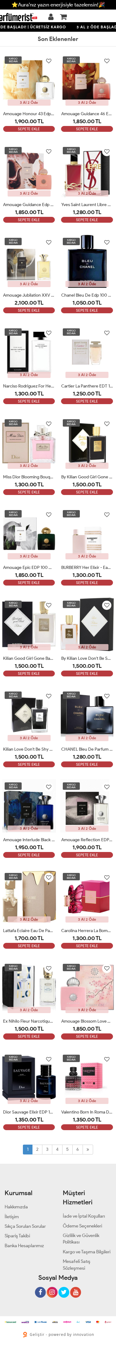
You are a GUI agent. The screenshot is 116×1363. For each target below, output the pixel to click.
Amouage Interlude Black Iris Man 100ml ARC (29, 839)
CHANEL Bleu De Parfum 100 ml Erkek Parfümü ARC (87, 749)
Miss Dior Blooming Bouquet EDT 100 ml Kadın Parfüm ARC (29, 477)
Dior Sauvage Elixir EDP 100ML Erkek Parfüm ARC (29, 1112)
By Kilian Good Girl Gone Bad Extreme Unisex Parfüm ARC (87, 477)
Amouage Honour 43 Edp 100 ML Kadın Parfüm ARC (29, 113)
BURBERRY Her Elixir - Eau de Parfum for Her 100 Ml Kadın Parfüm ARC (87, 567)
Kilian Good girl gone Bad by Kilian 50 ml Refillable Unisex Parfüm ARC (29, 658)
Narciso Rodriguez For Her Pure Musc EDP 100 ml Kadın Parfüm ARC (29, 386)
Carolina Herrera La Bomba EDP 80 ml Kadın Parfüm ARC (87, 930)
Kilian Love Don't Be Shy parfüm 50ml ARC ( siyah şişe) (29, 749)
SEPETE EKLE (29, 129)
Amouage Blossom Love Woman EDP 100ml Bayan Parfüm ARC (87, 1021)
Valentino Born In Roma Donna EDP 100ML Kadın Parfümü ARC (87, 1112)
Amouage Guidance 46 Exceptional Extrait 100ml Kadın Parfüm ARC (87, 113)
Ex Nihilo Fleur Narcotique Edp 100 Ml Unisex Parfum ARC (29, 1021)
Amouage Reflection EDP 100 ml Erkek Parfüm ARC (87, 839)
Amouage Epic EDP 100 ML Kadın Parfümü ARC (29, 567)
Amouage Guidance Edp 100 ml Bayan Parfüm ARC (29, 204)
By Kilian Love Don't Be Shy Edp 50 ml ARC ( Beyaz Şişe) (87, 658)
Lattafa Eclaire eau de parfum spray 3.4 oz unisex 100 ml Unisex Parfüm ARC (29, 930)
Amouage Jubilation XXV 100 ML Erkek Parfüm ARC (29, 295)
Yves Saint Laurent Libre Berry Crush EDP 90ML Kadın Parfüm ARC (87, 204)
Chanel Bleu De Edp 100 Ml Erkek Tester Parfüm (87, 295)
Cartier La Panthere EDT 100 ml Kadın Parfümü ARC (87, 386)
